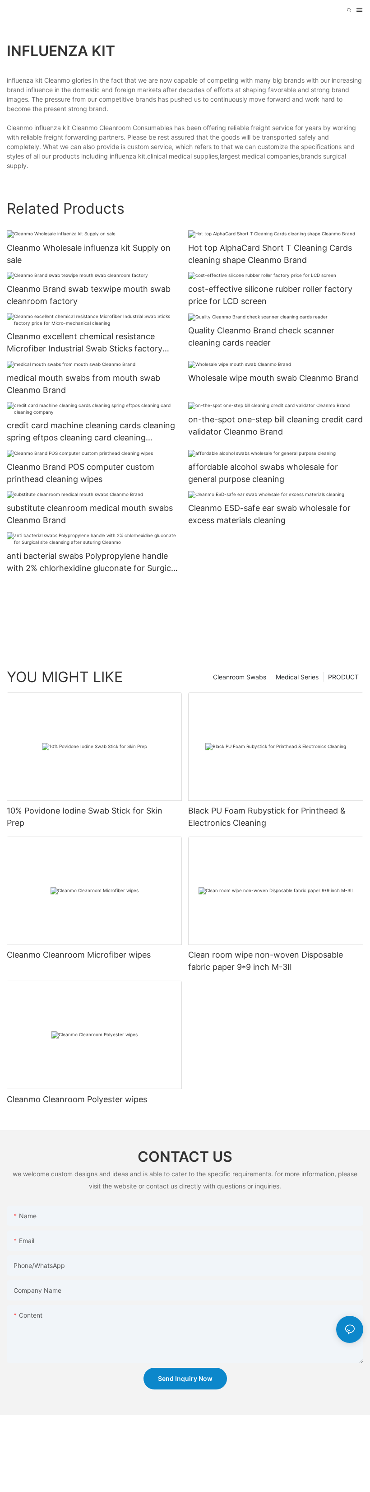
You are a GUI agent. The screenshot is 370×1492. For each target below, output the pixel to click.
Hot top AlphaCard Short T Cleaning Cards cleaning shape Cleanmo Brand (270, 254)
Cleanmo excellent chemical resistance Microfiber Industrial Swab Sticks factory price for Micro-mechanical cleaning (84, 343)
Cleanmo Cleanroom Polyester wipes (77, 1099)
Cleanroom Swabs (239, 677)
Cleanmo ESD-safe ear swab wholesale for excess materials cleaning (269, 514)
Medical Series (297, 677)
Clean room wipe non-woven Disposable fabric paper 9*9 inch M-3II (265, 961)
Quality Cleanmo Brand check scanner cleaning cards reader (261, 336)
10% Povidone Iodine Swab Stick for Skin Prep (84, 817)
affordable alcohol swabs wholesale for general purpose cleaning (263, 473)
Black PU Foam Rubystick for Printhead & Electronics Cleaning (267, 817)
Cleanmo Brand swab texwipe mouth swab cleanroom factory (89, 295)
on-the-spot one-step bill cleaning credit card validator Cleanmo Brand (275, 425)
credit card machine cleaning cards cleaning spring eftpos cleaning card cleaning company (91, 432)
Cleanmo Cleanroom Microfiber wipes (79, 954)
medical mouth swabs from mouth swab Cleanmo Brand (83, 384)
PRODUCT (343, 677)
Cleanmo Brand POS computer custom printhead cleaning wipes (80, 473)
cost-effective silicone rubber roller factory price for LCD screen (270, 295)
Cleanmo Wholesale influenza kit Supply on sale (89, 254)
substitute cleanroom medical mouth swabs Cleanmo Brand (90, 514)
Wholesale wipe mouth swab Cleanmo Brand (273, 378)
